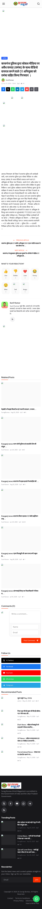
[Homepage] (21, 3)
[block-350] (16, 98)
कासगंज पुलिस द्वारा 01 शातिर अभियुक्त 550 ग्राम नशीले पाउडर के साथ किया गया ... (21, 244)
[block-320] (21, 347)
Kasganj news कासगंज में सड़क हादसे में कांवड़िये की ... (20, 481)
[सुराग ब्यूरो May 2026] (8, 702)
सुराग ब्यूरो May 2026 (24, 698)
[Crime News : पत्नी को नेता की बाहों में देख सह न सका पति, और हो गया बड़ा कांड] (8, 840)
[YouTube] (17, 803)
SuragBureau (5, 412)
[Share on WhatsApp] (13, 89)
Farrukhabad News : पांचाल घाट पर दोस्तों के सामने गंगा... (28, 753)
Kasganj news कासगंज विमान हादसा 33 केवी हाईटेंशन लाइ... (19, 517)
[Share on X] (8, 89)
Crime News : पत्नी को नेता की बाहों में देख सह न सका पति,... (28, 837)
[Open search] (38, 3)
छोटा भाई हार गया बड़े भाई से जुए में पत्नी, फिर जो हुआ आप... (29, 823)
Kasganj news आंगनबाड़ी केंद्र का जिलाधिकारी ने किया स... (19, 592)
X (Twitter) (10, 660)
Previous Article (22, 240)
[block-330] (21, 11)
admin (19, 701)
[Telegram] (30, 803)
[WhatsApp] (23, 803)
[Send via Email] (27, 89)
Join (36, 879)
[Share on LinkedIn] (17, 89)
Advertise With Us (32, 901)
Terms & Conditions (22, 898)
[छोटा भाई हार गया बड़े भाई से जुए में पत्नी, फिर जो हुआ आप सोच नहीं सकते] (8, 826)
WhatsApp (10, 679)
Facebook (9, 667)
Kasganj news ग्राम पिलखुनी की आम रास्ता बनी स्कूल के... (19, 554)
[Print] (32, 89)
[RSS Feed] (12, 319)
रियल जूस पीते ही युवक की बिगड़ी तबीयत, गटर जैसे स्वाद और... (29, 712)
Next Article (20, 250)
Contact (10, 898)
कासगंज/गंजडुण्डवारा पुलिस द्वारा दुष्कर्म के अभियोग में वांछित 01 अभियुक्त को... (21, 254)
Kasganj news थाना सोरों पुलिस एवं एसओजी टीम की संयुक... (18, 445)
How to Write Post (32, 903)
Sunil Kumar (15, 303)
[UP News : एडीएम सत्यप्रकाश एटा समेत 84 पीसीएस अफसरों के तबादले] (8, 742)
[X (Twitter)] (4, 803)
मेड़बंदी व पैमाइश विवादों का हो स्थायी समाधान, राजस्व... (18, 409)
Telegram (9, 685)
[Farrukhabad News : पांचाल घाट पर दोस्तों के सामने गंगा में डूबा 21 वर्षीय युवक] (8, 756)
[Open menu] (3, 3)
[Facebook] (10, 803)
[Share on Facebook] (3, 89)
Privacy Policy (19, 901)
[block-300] (21, 147)
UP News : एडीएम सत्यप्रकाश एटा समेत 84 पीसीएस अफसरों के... (28, 739)
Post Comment (29, 640)
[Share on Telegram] (22, 89)
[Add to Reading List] (36, 89)
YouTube (9, 673)
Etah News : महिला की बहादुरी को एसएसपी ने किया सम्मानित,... (28, 725)
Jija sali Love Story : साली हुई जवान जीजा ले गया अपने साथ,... (27, 850)
